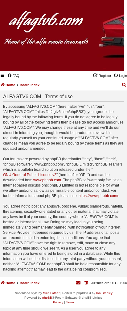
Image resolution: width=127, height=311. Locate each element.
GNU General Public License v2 (29, 175)
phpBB (47, 297)
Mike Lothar (51, 293)
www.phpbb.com (47, 180)
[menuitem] (13, 75)
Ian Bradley (104, 293)
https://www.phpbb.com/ (98, 196)
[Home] (89, 62)
